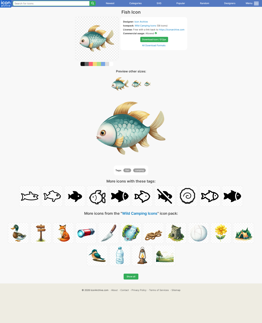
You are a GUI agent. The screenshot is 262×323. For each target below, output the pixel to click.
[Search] (92, 3)
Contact (124, 290)
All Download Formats (154, 45)
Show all (131, 276)
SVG (159, 3)
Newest (110, 3)
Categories (135, 3)
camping (139, 170)
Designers (229, 3)
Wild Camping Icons (145, 25)
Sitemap (176, 290)
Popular (180, 3)
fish (127, 170)
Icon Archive (141, 21)
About (114, 290)
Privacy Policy (139, 290)
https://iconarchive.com (171, 29)
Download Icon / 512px (154, 39)
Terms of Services (159, 290)
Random (204, 3)
